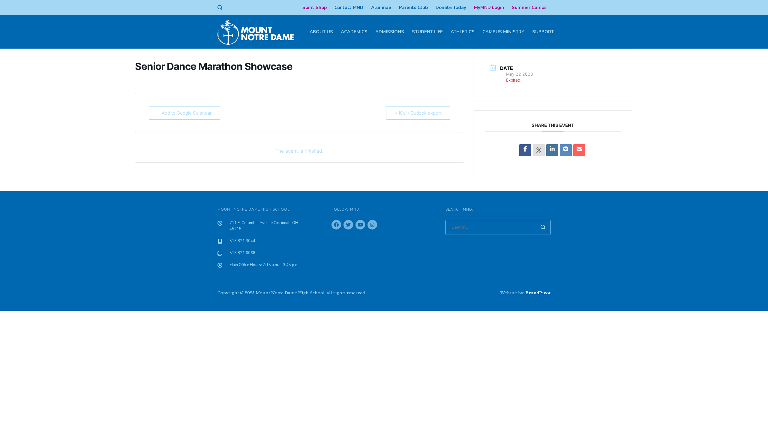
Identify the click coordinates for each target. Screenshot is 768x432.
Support (543, 32)
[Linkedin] (552, 150)
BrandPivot (537, 293)
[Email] (579, 150)
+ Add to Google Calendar (185, 113)
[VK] (566, 150)
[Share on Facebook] (525, 150)
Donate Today (451, 7)
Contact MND (348, 7)
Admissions (389, 32)
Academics (354, 32)
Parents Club (413, 7)
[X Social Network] (539, 150)
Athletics (463, 32)
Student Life (427, 32)
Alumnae (381, 7)
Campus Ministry (503, 32)
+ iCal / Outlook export (418, 113)
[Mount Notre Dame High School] (259, 32)
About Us (321, 32)
